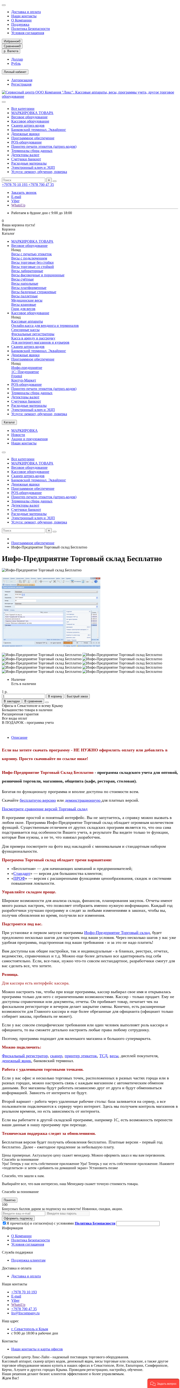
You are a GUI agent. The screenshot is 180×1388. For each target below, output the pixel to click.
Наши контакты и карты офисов (37, 1349)
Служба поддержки (17, 1252)
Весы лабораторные (27, 271)
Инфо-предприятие (26, 368)
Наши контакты (24, 16)
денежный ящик (16, 1060)
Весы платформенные (28, 288)
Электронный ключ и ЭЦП (33, 167)
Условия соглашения (27, 33)
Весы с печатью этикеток (31, 254)
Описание (19, 737)
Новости (18, 435)
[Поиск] (54, 181)
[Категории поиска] (4, 102)
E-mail (16, 197)
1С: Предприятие (25, 372)
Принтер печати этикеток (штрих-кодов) (43, 146)
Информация (12, 1228)
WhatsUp (18, 205)
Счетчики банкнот (26, 159)
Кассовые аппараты (27, 321)
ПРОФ (19, 878)
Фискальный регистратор (25, 1055)
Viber (15, 201)
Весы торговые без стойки (32, 262)
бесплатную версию (38, 800)
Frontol (16, 376)
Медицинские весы (26, 300)
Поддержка (20, 24)
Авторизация (21, 80)
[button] (163, 1383)
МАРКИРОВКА (24, 431)
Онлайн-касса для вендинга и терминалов (45, 326)
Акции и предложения (29, 439)
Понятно (9, 1200)
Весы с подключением (29, 258)
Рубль (16, 63)
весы (114, 1055)
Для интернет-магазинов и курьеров (40, 342)
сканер (56, 1055)
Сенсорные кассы (25, 330)
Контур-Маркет (23, 380)
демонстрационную (83, 800)
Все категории (22, 109)
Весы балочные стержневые (33, 292)
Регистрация (21, 84)
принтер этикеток (81, 1055)
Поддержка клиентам (28, 1260)
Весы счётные (22, 279)
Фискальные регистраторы (32, 334)
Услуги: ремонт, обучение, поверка (39, 172)
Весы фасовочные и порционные (37, 275)
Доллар (17, 59)
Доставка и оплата (26, 12)
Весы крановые (23, 304)
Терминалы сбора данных (31, 151)
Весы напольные (24, 283)
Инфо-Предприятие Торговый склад (117, 932)
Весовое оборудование (29, 117)
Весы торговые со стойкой (32, 267)
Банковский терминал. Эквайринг (38, 130)
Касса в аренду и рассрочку (33, 338)
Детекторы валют (25, 155)
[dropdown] (4, 5)
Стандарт (21, 873)
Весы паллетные (24, 296)
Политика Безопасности (30, 29)
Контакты (10, 1341)
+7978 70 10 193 (15, 185)
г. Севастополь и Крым (29, 1329)
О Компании (21, 20)
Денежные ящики (25, 134)
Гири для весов (23, 309)
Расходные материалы (29, 163)
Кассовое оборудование (30, 121)
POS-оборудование (26, 142)
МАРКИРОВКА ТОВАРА (32, 113)
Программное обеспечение (32, 138)
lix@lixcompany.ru (25, 1313)
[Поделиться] (47, 702)
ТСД (103, 1055)
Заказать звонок (24, 193)
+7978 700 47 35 (41, 185)
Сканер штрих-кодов (28, 125)
